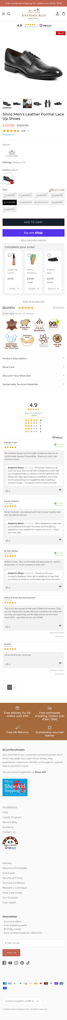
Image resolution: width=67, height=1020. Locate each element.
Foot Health (9, 902)
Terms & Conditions (13, 882)
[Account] (56, 13)
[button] (33, 25)
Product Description (14, 358)
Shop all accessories (33, 301)
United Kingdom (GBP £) (19, 1000)
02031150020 (9, 807)
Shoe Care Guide (12, 892)
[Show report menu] (60, 490)
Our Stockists (10, 897)
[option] (33, 63)
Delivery (7, 863)
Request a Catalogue (14, 887)
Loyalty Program (12, 817)
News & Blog (9, 822)
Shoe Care (8, 367)
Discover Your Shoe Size (16, 375)
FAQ (5, 812)
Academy (8, 827)
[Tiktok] (28, 963)
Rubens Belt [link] (51, 271)
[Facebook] (4, 963)
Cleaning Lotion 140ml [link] (12, 271)
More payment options (33, 240)
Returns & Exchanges (14, 867)
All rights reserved (38, 1009)
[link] (13, 259)
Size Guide (8, 872)
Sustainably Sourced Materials (20, 384)
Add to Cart (33, 222)
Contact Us (8, 831)
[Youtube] (10, 963)
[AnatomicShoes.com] (34, 13)
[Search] (10, 13)
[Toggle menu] (3, 13)
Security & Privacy (12, 877)
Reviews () (8, 134)
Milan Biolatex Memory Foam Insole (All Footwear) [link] (32, 271)
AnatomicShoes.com (19, 1009)
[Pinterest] (22, 963)
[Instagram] (16, 963)
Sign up (11, 952)
